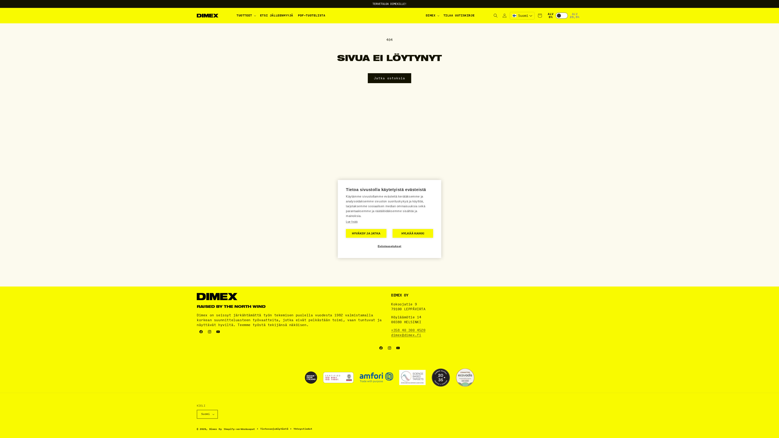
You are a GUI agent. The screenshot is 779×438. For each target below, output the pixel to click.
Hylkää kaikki (412, 233)
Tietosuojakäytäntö (274, 429)
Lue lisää (351, 221)
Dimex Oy (215, 429)
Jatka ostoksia (389, 78)
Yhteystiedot (303, 429)
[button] (246, 15)
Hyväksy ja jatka (366, 233)
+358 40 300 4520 (408, 330)
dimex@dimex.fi (406, 335)
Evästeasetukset (389, 246)
